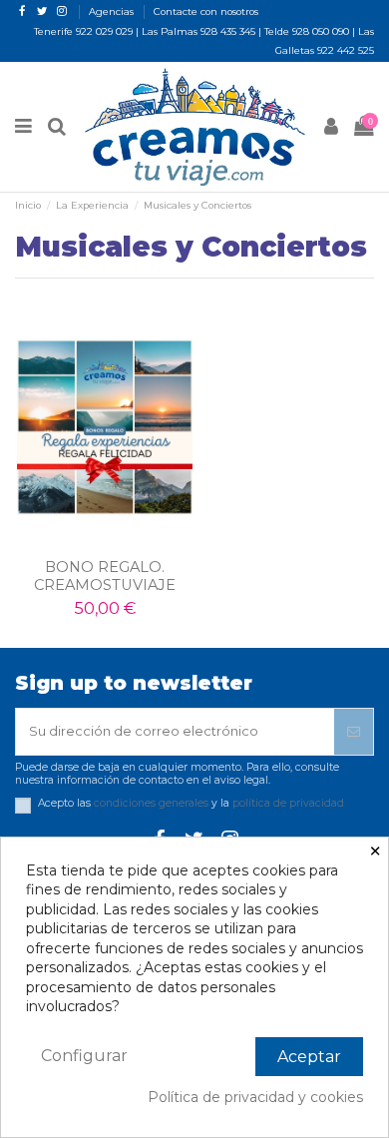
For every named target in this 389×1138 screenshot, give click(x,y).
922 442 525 (345, 50)
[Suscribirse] (353, 732)
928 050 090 (320, 31)
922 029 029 (104, 31)
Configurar (84, 1055)
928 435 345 (227, 31)
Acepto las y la (191, 804)
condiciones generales (151, 803)
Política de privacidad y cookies (255, 1097)
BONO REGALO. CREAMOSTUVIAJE (105, 576)
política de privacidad (288, 803)
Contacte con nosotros (206, 11)
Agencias (113, 11)
